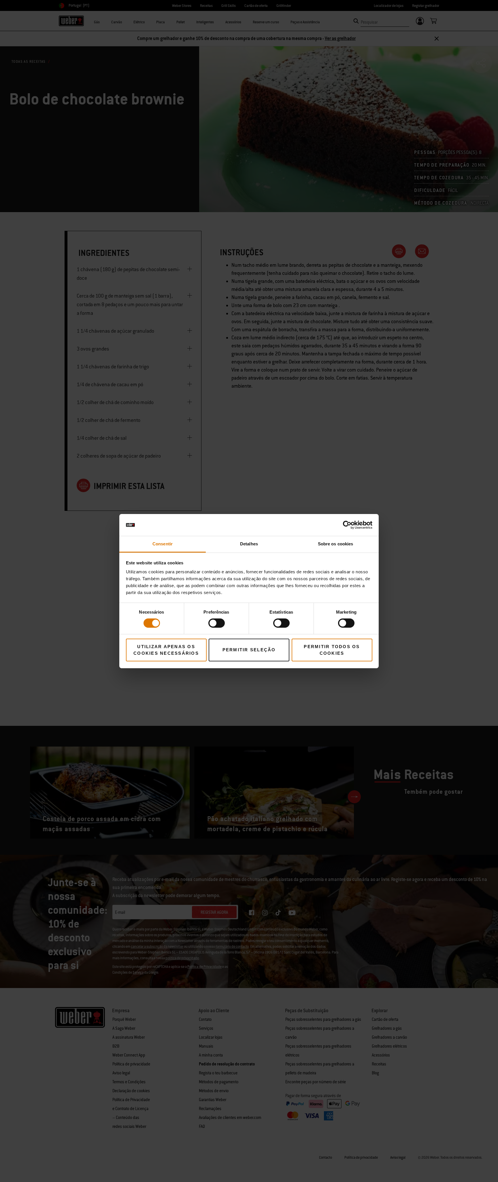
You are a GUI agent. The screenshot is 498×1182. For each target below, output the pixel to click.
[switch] (216, 623)
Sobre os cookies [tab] (335, 543)
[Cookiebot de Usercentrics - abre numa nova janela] (347, 525)
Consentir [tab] (162, 543)
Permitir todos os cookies (332, 650)
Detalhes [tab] (249, 543)
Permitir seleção (249, 649)
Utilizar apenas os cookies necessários (166, 650)
